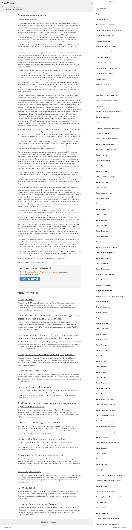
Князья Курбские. (101, 350)
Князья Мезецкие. (102, 204)
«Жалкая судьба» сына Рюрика (106, 52)
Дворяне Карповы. (102, 323)
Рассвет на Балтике (102, 19)
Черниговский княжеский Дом (106, 149)
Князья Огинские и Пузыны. (105, 177)
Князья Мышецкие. (102, 215)
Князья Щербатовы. (102, 236)
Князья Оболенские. (102, 220)
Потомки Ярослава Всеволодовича (107, 443)
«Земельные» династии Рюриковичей (108, 111)
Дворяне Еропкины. (102, 318)
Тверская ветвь (101, 502)
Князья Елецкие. (101, 187)
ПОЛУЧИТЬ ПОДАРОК (29, 279)
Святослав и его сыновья (104, 63)
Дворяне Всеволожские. (104, 285)
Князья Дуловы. (101, 394)
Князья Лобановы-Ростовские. (106, 426)
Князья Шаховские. (102, 367)
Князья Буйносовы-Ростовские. (106, 410)
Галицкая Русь (26, 299)
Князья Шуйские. (101, 486)
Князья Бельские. (101, 372)
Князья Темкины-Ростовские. (105, 415)
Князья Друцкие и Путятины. (105, 253)
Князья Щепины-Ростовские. (105, 399)
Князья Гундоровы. (102, 470)
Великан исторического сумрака (106, 46)
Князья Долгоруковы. (103, 231)
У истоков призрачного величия (106, 524)
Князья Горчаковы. (102, 182)
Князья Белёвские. (102, 155)
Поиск (112, 2)
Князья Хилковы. (101, 464)
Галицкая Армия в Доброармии (35, 386)
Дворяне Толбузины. (102, 339)
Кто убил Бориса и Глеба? (104, 73)
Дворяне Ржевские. (102, 334)
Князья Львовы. (101, 377)
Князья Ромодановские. (103, 459)
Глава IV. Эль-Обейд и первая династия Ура (41, 438)
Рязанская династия (102, 242)
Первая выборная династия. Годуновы (38, 503)
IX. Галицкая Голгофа (29, 471)
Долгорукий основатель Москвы (106, 95)
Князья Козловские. (102, 329)
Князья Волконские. (102, 198)
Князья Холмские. (102, 508)
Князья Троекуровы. (102, 345)
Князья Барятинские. (102, 209)
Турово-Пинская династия (104, 133)
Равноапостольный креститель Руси (108, 68)
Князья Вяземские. (102, 263)
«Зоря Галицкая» (27, 487)
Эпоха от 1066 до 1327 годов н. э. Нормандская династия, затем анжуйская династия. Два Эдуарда (49, 317)
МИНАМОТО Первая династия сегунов (39, 422)
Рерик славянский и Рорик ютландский (109, 30)
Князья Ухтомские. (102, 437)
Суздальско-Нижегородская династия (108, 481)
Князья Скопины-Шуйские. (105, 491)
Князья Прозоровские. (103, 388)
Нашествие (99, 106)
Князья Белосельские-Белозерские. (107, 432)
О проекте (44, 522)
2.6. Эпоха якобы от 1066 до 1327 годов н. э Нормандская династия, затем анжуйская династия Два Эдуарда (49, 336)
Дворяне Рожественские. (104, 291)
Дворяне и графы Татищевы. (105, 274)
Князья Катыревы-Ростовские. (106, 405)
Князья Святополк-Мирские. (105, 144)
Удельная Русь (100, 90)
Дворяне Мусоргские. (103, 307)
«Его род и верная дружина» (105, 35)
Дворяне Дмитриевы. (103, 301)
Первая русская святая (103, 57)
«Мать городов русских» (104, 41)
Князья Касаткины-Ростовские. (106, 421)
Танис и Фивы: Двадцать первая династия (40, 455)
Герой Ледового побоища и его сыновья (109, 475)
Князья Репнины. (101, 225)
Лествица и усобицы (102, 84)
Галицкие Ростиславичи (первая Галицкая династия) (46, 354)
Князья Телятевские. (102, 513)
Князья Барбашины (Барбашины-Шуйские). (110, 497)
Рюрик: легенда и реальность (105, 25)
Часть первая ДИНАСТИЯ (32, 370)
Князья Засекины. (101, 361)
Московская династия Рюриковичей (108, 518)
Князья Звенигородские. (104, 193)
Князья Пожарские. (102, 448)
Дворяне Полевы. (101, 312)
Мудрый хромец (101, 79)
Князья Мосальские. (102, 171)
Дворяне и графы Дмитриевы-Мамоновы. (109, 296)
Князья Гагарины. (102, 453)
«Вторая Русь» (100, 122)
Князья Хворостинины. (103, 383)
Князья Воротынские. (103, 160)
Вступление (100, 14)
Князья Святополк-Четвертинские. (107, 139)
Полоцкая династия (102, 117)
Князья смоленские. (102, 258)
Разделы (53, 522)
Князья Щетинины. (102, 356)
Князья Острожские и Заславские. (107, 247)
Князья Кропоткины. (103, 269)
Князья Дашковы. (101, 280)
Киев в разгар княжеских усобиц (107, 101)
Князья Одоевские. (102, 166)
